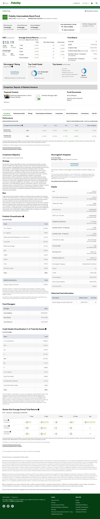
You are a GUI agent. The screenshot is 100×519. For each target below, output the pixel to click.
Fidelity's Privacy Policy (16, 501)
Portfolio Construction (82, 507)
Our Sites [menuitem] (85, 3)
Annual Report (71, 95)
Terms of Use (55, 500)
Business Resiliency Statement (59, 507)
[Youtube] (8, 506)
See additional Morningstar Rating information (64, 181)
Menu (6, 3)
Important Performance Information (11, 147)
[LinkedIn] (3, 506)
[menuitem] (6, 3)
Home (77, 500)
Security (53, 509)
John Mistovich (22, 25)
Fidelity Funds (6, 11)
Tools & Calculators (81, 509)
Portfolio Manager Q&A (89, 24)
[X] (12, 506)
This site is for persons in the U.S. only (62, 512)
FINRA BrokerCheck (57, 514)
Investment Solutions (81, 505)
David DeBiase (35, 25)
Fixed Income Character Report (74, 99)
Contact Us (76, 3)
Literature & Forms (81, 512)
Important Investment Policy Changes (12, 149)
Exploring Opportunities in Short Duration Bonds (20, 96)
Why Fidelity (6, 497)
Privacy (53, 502)
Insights (78, 502)
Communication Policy (57, 505)
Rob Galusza (8, 25)
